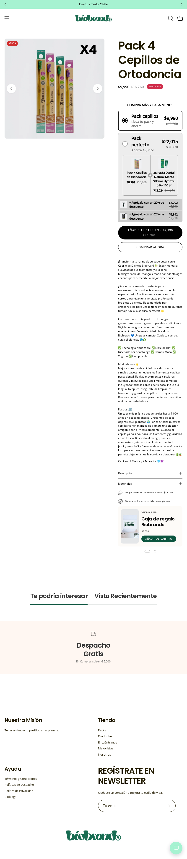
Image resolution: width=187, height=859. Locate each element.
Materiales (125, 483)
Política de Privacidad (19, 791)
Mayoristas (105, 748)
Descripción (125, 473)
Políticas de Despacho (19, 785)
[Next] (181, 4)
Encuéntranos (107, 742)
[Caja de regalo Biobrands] (130, 526)
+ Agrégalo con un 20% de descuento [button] (146, 204)
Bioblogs (10, 797)
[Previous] (5, 4)
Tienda (107, 720)
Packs (102, 730)
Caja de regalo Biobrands (158, 522)
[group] (93, 4)
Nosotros (104, 754)
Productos (105, 736)
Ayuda (13, 769)
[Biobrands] (93, 18)
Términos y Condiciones (21, 779)
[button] (170, 18)
